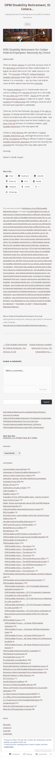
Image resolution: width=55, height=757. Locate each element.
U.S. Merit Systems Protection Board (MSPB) (20, 694)
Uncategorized (8, 703)
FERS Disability (8, 512)
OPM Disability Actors (11, 543)
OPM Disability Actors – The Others (18, 568)
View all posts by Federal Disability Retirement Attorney (25, 325)
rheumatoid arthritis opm (20, 282)
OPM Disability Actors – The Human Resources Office (25, 558)
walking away (20, 102)
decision (26, 92)
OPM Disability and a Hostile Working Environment (22, 580)
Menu (28, 24)
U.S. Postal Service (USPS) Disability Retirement (21, 700)
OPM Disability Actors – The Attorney (19, 552)
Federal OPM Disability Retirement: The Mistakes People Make (27, 418)
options (21, 65)
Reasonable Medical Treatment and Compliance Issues (24, 666)
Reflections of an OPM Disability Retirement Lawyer (23, 669)
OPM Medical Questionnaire (14, 654)
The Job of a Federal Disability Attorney (18, 684)
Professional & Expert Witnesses (16, 663)
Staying (33, 95)
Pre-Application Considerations (15, 660)
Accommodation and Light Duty (15, 469)
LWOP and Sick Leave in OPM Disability (18, 524)
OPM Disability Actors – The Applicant (19, 549)
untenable (38, 83)
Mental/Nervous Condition (13, 528)
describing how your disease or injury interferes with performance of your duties (26, 236)
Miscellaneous (8, 531)
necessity (16, 74)
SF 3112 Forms (8, 678)
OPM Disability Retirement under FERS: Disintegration (23, 427)
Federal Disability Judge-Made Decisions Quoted (21, 509)
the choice (35, 111)
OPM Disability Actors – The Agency (18, 546)
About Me (6, 724)
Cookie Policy (9, 747)
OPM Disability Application (13, 583)
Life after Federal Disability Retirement (18, 521)
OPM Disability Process (12, 620)
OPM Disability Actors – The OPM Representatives (24, 564)
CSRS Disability (9, 491)
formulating (14, 139)
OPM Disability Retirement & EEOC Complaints (20, 651)
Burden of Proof (9, 484)
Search (46, 402)
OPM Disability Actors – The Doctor (18, 555)
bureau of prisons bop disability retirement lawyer (27, 230)
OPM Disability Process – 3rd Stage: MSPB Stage (23, 635)
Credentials (7, 734)
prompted (7, 145)
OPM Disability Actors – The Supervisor (20, 571)
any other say (12, 95)
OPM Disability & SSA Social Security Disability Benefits (24, 537)
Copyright (6, 731)
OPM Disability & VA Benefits (14, 540)
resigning (6, 102)
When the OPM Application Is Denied (17, 709)
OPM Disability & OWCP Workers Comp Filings (20, 534)
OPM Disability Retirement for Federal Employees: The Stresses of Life (15, 348)
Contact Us (7, 727)
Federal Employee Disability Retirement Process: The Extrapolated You (40, 348)
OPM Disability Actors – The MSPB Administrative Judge (26, 561)
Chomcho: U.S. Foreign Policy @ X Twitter (20, 438)
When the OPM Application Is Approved (18, 706)
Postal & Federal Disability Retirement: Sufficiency (22, 424)
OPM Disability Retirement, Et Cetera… (27, 7)
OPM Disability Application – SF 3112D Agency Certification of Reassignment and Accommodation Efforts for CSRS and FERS (28, 614)
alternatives (11, 68)
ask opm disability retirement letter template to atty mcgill (25, 220)
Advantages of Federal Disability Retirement (20, 472)
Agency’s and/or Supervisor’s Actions (17, 475)
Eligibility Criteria (9, 494)
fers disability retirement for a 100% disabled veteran (29, 242)
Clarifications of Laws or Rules (14, 488)
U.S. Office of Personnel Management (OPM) (20, 697)
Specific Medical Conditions (13, 681)
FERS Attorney (18, 132)
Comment (43, 389)
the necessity (11, 120)
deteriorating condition (15, 99)
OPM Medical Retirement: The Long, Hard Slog (20, 421)
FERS (28, 77)
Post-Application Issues (12, 657)
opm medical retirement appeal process (31, 273)
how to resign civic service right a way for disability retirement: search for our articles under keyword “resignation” (27, 263)
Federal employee (14, 89)
